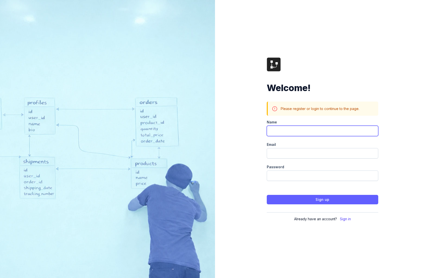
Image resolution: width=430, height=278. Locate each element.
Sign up (322, 199)
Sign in (345, 219)
